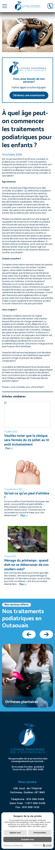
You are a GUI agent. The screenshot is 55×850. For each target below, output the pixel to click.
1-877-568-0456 (35, 803)
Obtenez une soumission (29, 95)
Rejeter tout (15, 832)
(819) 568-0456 (35, 769)
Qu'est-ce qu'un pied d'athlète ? (26, 496)
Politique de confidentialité (13, 845)
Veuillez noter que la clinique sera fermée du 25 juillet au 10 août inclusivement (26, 440)
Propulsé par (37, 845)
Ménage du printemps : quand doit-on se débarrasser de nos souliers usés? (26, 565)
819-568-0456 (35, 799)
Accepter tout (27, 839)
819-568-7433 (30, 807)
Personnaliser (40, 832)
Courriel (17, 769)
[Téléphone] (50, 6)
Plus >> (9, 448)
